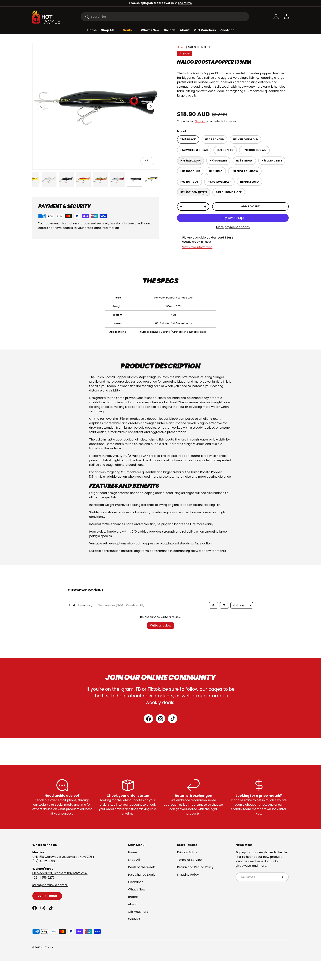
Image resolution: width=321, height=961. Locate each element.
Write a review (160, 625)
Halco (180, 47)
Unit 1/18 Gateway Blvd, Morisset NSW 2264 (63, 857)
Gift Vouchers (205, 30)
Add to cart (250, 206)
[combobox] (165, 16)
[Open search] (213, 605)
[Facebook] (148, 718)
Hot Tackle (47, 947)
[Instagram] (160, 718)
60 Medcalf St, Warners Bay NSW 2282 (59, 873)
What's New (150, 30)
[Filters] (224, 605)
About (185, 30)
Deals (127, 30)
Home (92, 30)
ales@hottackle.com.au (51, 885)
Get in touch (47, 896)
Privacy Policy (187, 852)
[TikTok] (172, 718)
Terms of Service (189, 860)
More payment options (233, 227)
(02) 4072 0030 (43, 861)
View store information (197, 247)
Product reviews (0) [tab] (82, 605)
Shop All (107, 30)
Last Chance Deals (141, 874)
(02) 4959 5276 (43, 877)
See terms (185, 3)
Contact (227, 30)
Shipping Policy (188, 874)
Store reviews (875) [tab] (110, 605)
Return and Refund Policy (195, 867)
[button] (286, 16)
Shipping (200, 121)
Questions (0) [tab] (135, 605)
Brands (169, 30)
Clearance (135, 882)
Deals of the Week (141, 867)
